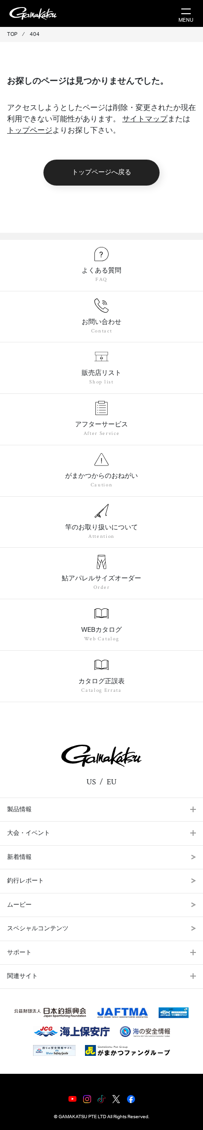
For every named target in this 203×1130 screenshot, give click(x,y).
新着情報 (19, 857)
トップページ (29, 130)
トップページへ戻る (101, 172)
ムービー (19, 905)
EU (112, 782)
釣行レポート (25, 881)
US (91, 782)
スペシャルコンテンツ (37, 929)
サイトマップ (145, 119)
